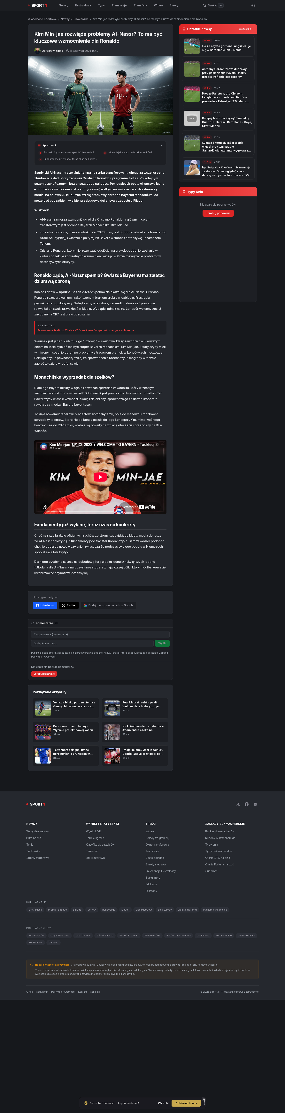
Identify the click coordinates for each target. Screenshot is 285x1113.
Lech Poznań (83, 935)
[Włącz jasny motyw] (253, 5)
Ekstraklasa (83, 5)
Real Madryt (35, 942)
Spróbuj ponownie (44, 673)
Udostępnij (47, 605)
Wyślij (162, 643)
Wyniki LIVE (93, 831)
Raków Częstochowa (178, 935)
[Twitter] (238, 804)
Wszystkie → (246, 28)
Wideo (158, 5)
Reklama (95, 991)
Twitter (71, 605)
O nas (29, 991)
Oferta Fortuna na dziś (219, 864)
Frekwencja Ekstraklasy (161, 871)
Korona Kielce (224, 935)
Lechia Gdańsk (246, 935)
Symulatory (153, 877)
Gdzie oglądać (155, 857)
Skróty (174, 5)
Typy (101, 5)
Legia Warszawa (59, 935)
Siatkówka (33, 851)
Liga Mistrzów (144, 909)
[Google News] (255, 804)
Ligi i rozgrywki (95, 857)
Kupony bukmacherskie (220, 838)
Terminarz (92, 851)
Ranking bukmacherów (220, 831)
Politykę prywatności (43, 656)
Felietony (151, 890)
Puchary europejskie (215, 909)
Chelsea (53, 942)
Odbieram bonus (186, 1103)
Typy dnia (211, 844)
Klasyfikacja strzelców (100, 844)
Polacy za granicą (157, 838)
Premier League (57, 909)
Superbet (211, 871)
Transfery (140, 5)
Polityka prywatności (63, 991)
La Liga (77, 909)
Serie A (92, 909)
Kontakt (82, 991)
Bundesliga (108, 909)
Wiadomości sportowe (42, 19)
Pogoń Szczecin (128, 935)
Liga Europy (165, 909)
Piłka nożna (81, 19)
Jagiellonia (203, 935)
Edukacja (151, 884)
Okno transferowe (157, 844)
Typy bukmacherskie (218, 851)
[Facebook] (246, 804)
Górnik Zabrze (105, 935)
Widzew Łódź (152, 935)
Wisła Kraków (36, 935)
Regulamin (42, 991)
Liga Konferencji (187, 909)
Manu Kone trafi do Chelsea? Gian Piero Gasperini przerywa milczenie (86, 330)
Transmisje (119, 5)
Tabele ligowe (95, 838)
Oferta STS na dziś (217, 857)
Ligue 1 (125, 909)
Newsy (63, 5)
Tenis (29, 844)
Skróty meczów (156, 864)
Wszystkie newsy (37, 831)
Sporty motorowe (37, 857)
